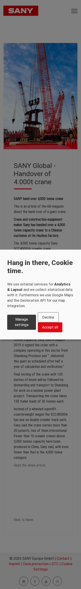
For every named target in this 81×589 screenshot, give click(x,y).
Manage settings (22, 322)
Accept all (50, 327)
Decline (48, 317)
